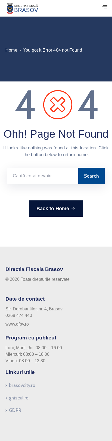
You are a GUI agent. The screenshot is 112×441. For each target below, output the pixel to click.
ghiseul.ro (19, 398)
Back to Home (52, 208)
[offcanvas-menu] (104, 7)
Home (11, 50)
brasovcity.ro (22, 385)
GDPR (15, 410)
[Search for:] (42, 176)
